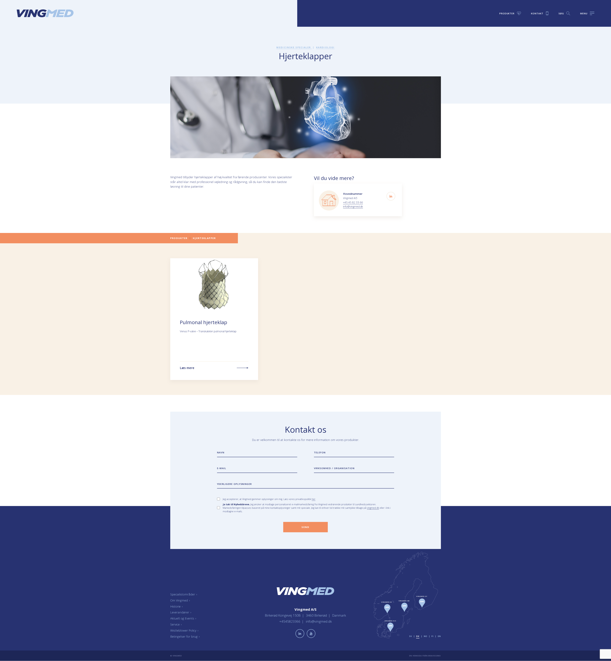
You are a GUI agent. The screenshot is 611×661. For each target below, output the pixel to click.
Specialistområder (183, 594)
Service (176, 624)
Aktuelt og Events (183, 618)
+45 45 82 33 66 (353, 202)
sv (410, 636)
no (425, 636)
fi (432, 636)
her (313, 499)
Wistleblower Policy (184, 630)
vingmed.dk (373, 507)
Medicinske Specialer (294, 47)
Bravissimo (434, 655)
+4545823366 (290, 621)
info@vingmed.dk (353, 206)
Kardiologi (325, 47)
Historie (176, 606)
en (439, 636)
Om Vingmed (180, 600)
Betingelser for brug (185, 636)
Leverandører (180, 612)
